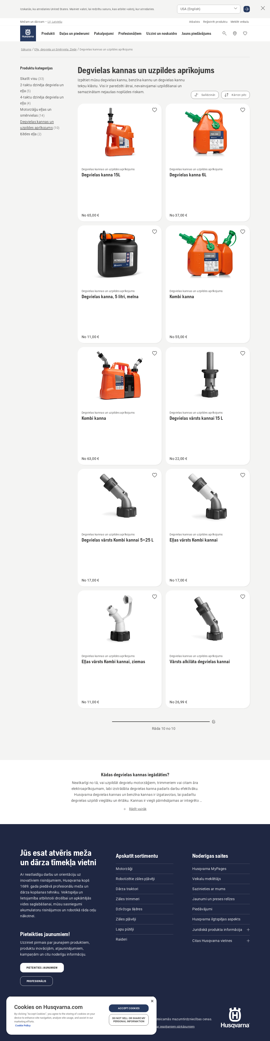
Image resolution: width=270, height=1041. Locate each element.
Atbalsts (194, 21)
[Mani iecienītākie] (245, 33)
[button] (48, 33)
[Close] (152, 1001)
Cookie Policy (23, 1025)
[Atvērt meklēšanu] (224, 33)
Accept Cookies (129, 1008)
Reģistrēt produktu (215, 21)
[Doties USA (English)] (247, 9)
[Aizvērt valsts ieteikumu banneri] (263, 8)
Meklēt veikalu (240, 21)
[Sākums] (28, 33)
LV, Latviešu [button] (55, 21)
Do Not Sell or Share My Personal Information (128, 1020)
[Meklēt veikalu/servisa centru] (235, 33)
